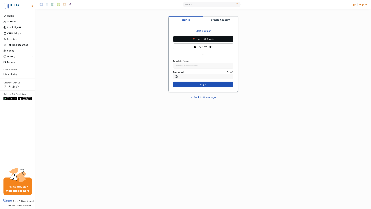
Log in (203, 84)
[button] (353, 4)
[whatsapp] (17, 86)
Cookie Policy (10, 69)
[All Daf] (64, 4)
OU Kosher (11, 206)
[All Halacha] (52, 4)
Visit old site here (17, 191)
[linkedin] (5, 86)
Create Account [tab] (220, 20)
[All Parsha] (58, 4)
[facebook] (13, 86)
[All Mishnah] (47, 4)
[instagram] (9, 86)
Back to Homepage (205, 97)
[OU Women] (70, 4)
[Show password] (176, 76)
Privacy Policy (10, 74)
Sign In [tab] (186, 20)
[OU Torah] (41, 4)
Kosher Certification (24, 206)
